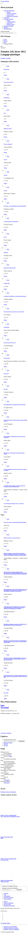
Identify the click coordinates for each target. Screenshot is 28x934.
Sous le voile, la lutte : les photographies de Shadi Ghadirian (15, 522)
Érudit (8, 20)
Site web (6, 745)
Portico (10, 756)
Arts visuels (6, 780)
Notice (5, 75)
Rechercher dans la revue (10, 739)
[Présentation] (6, 69)
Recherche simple (5, 31)
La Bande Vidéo (7, 283)
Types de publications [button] (9, 10)
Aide (5, 894)
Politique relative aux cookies (11, 928)
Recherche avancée (8, 26)
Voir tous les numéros (6, 733)
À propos (11, 19)
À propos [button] (6, 19)
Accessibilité (7, 896)
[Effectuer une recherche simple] (16, 33)
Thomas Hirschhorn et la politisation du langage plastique (14, 404)
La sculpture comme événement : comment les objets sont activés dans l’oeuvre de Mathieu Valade (14, 486)
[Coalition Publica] (5, 923)
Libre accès (9, 23)
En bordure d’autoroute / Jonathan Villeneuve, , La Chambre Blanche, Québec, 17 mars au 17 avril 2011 (15, 658)
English (5, 27)
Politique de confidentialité (10, 926)
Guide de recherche (8, 897)
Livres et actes (10, 14)
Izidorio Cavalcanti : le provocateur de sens (12, 537)
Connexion (6, 17)
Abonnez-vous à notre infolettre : (10, 888)
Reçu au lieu (6, 692)
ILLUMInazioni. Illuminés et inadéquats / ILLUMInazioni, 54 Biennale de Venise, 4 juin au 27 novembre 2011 (15, 625)
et (9, 267)
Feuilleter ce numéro (6, 58)
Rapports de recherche (12, 16)
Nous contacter (7, 899)
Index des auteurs (8, 742)
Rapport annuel (10, 24)
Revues (8, 12)
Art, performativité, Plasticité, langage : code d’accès (14, 503)
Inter (5, 42)
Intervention (7, 782)
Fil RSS (6, 744)
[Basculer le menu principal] (1, 4)
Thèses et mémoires (11, 13)
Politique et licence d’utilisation (8, 792)
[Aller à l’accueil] (5, 1)
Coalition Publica (11, 21)
